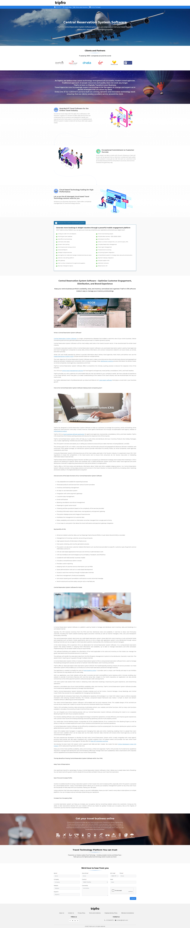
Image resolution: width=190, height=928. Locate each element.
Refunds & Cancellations (127, 913)
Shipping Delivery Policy (111, 913)
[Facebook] (70, 920)
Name (55, 873)
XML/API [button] (58, 7)
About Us (61, 913)
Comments (85, 885)
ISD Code (112, 873)
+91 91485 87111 (110, 920)
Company (56, 879)
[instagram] (78, 920)
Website (56, 885)
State (111, 879)
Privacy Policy (81, 913)
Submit (133, 898)
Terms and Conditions (95, 913)
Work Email (85, 873)
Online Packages (96, 7)
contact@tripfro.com (122, 920)
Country (84, 879)
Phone (121, 873)
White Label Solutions (81, 7)
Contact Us (71, 913)
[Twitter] (72, 920)
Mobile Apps (68, 7)
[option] (60, 63)
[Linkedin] (75, 920)
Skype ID (56, 891)
